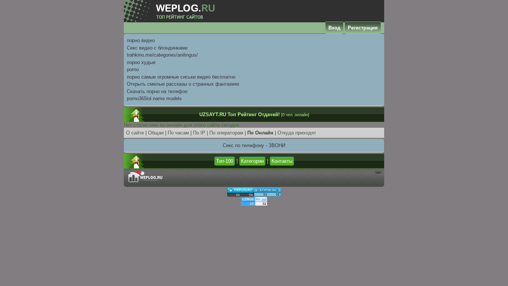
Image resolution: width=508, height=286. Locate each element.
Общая (156, 133)
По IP (199, 133)
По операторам (226, 133)
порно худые (141, 62)
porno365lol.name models (154, 98)
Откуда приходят (296, 133)
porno (133, 69)
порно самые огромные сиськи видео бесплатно (181, 77)
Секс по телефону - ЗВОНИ (254, 145)
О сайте (135, 133)
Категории (252, 161)
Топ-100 (224, 161)
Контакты (281, 161)
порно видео (141, 40)
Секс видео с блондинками (157, 48)
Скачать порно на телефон (157, 91)
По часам (178, 133)
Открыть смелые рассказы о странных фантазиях (183, 84)
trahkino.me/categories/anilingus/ (162, 55)
